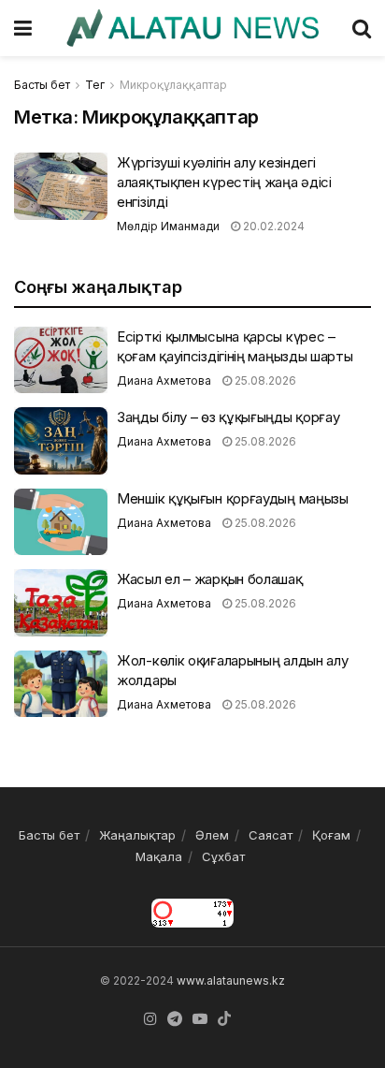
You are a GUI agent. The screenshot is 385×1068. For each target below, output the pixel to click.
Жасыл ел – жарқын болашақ (210, 579)
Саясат (270, 834)
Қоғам (331, 834)
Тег (95, 85)
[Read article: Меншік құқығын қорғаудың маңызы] (60, 522)
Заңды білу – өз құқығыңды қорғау (228, 417)
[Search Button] (361, 28)
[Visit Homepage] (192, 28)
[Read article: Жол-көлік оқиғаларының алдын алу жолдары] (60, 684)
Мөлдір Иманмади (168, 226)
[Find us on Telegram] (174, 1019)
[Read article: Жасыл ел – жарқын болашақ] (60, 602)
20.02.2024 (272, 226)
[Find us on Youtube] (199, 1019)
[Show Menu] (23, 28)
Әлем (212, 834)
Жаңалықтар (137, 834)
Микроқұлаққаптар (173, 85)
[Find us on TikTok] (224, 1019)
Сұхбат (223, 856)
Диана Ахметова (164, 380)
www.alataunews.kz (231, 980)
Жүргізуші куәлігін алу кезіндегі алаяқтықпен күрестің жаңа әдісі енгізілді (224, 182)
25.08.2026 (264, 380)
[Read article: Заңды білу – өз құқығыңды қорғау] (60, 441)
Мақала (158, 856)
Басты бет (42, 85)
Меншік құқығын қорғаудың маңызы (233, 498)
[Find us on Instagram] (150, 1019)
